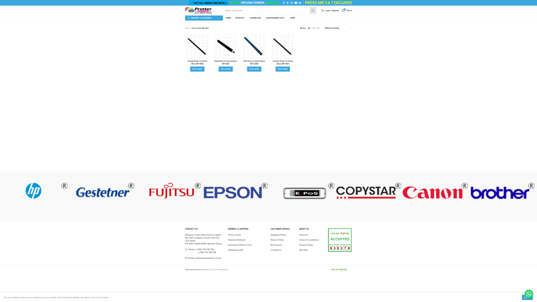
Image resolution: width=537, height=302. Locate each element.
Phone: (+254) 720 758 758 (201, 249)
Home (187, 28)
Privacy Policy (306, 245)
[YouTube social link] (296, 3)
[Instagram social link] (292, 3)
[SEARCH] (313, 10)
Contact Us (276, 250)
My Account (276, 245)
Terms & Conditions (309, 240)
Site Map (303, 250)
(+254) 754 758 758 (200, 252)
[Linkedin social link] (300, 3)
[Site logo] (198, 10)
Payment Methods (237, 240)
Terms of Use (234, 235)
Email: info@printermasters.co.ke (204, 258)
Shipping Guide (235, 250)
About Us (303, 235)
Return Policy (277, 240)
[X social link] (287, 3)
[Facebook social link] (283, 3)
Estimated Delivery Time (240, 245)
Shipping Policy (278, 235)
